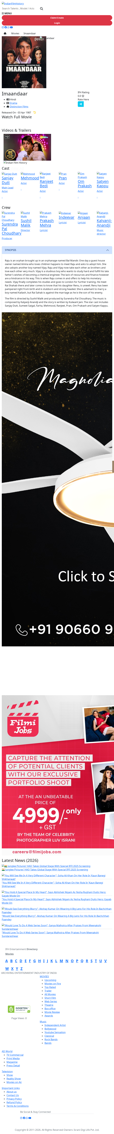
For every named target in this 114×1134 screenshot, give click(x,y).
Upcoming (50, 980)
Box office (50, 1008)
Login (57, 23)
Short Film (50, 998)
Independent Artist (55, 1025)
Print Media (13, 1058)
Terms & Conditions (18, 1106)
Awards (49, 1015)
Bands (48, 1043)
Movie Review (52, 1012)
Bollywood (50, 1028)
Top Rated (50, 987)
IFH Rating (83, 92)
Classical (49, 1036)
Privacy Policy (14, 1098)
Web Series (51, 1001)
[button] (57, 13)
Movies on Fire (53, 983)
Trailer (48, 990)
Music (43, 1021)
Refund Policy (14, 1102)
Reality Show (14, 1078)
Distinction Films (19, 106)
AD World (7, 1051)
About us (12, 1091)
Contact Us (13, 1095)
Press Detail (13, 1065)
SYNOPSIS (10, 250)
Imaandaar (29, 33)
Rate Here (83, 99)
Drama (13, 103)
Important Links (11, 1088)
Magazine (12, 1062)
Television (7, 1071)
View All (17, 168)
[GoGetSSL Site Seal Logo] (19, 1009)
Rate (95, 99)
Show (10, 1075)
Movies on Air (14, 1082)
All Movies (50, 994)
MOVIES (44, 976)
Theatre (49, 1005)
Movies (14, 33)
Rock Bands (51, 1039)
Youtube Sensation (55, 1032)
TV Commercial (15, 1055)
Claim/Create (57, 17)
